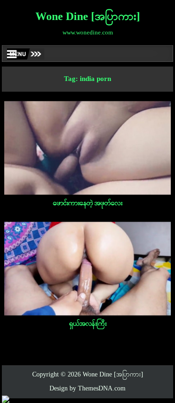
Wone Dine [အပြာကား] (87, 17)
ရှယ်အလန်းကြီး (87, 324)
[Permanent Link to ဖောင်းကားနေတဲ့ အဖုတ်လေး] (87, 148)
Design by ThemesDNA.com (87, 389)
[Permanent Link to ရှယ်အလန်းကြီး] (87, 269)
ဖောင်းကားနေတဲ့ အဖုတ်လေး (87, 203)
